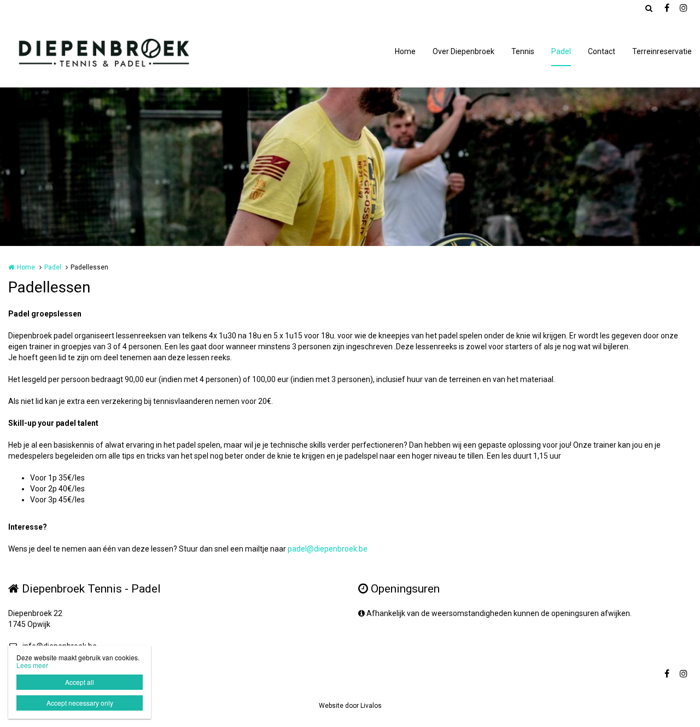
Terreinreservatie (662, 51)
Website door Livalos (350, 706)
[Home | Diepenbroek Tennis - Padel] (119, 52)
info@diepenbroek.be (59, 646)
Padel (561, 51)
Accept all (79, 682)
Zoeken (648, 8)
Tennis (522, 51)
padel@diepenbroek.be (328, 548)
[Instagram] (683, 8)
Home (405, 51)
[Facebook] (666, 8)
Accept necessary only (79, 702)
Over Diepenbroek (463, 51)
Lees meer (32, 665)
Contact (601, 51)
